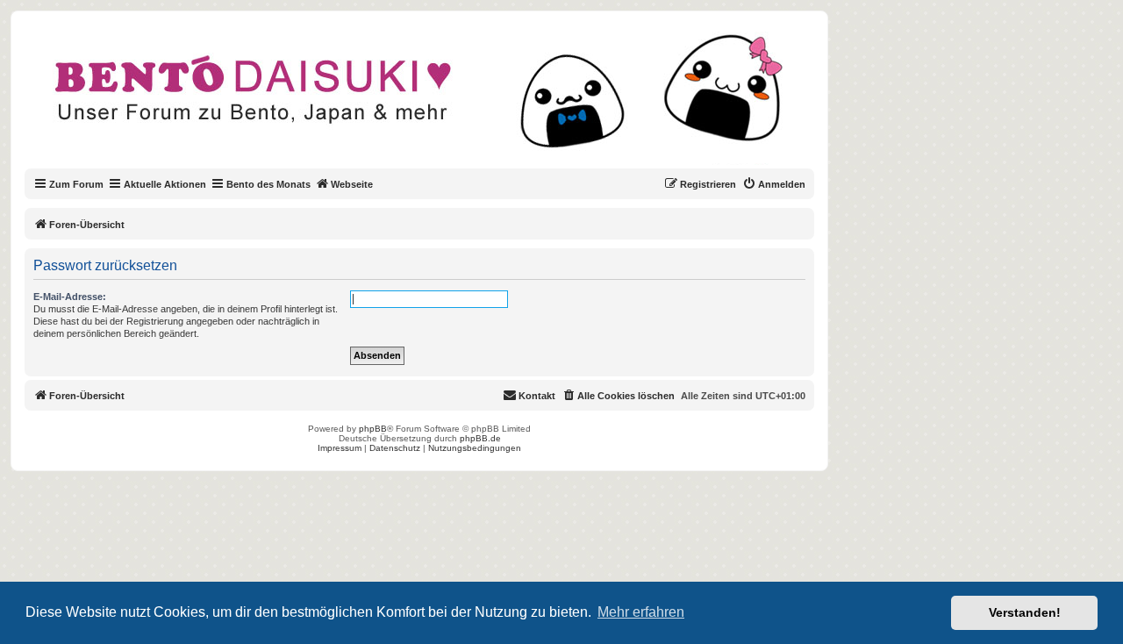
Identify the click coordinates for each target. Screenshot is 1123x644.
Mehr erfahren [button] (640, 612)
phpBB (373, 428)
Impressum (339, 448)
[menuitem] (773, 184)
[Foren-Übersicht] (434, 100)
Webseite (352, 184)
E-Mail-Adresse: (69, 296)
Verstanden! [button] (1025, 612)
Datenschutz (394, 448)
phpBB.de (480, 438)
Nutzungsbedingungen (474, 448)
